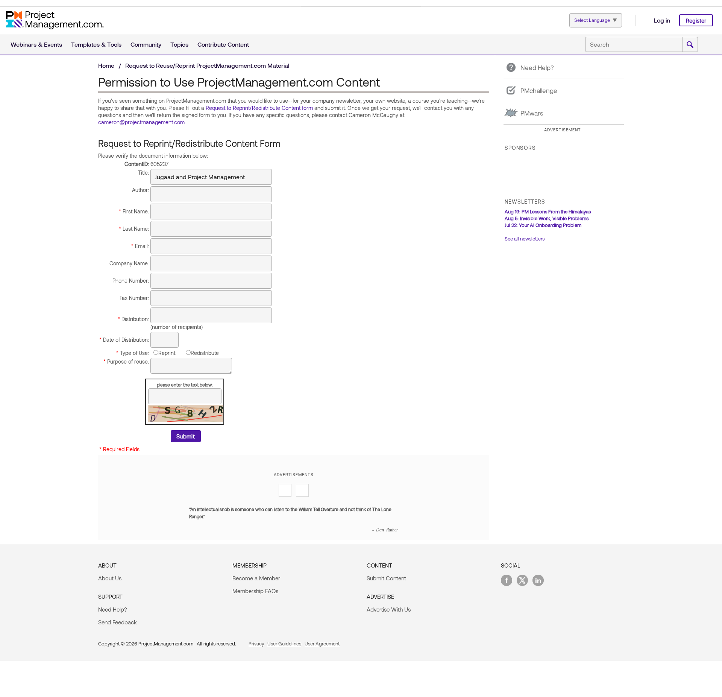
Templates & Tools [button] (96, 44)
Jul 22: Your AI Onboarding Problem (543, 225)
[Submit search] (690, 44)
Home (106, 65)
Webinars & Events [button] (36, 44)
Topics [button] (179, 44)
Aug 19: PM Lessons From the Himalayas (548, 211)
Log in (662, 20)
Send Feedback (117, 622)
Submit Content (386, 578)
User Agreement (322, 644)
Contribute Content (223, 44)
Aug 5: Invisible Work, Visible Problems (547, 218)
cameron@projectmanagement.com (141, 122)
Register (696, 20)
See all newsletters (525, 239)
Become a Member (256, 578)
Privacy (256, 644)
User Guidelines (284, 644)
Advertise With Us (389, 609)
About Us (109, 578)
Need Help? (112, 609)
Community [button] (145, 44)
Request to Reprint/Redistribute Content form (259, 108)
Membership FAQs (255, 590)
